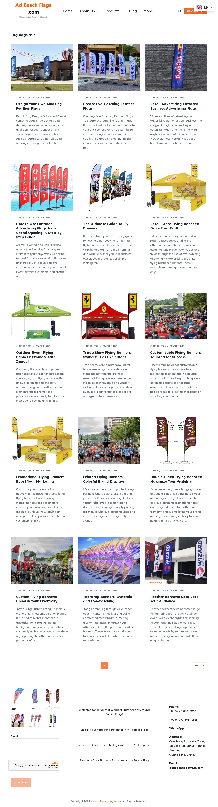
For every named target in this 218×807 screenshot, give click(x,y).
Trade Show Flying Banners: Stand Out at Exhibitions (107, 354)
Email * (15, 736)
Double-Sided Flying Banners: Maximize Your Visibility (176, 479)
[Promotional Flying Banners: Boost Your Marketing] (42, 440)
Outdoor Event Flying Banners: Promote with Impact (36, 357)
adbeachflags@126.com (186, 767)
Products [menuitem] (111, 11)
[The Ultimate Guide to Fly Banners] (109, 187)
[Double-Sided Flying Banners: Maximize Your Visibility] (176, 440)
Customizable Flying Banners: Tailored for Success (176, 354)
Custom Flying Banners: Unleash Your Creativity (36, 599)
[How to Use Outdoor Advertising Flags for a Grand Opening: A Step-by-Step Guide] (42, 187)
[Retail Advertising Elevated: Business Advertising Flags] (176, 67)
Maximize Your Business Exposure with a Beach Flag (114, 760)
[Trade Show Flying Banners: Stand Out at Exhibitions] (109, 316)
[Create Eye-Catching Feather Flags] (109, 67)
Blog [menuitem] (133, 11)
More (148, 11)
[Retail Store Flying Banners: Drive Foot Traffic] (176, 187)
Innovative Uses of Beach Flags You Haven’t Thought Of (114, 745)
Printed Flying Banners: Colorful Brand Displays (104, 479)
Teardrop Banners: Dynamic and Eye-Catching (107, 599)
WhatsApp (176, 728)
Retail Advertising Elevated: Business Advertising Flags (174, 106)
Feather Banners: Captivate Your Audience (174, 599)
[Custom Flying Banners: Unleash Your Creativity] (42, 560)
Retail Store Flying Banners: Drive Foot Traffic (174, 226)
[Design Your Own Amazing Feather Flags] (42, 67)
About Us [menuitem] (87, 11)
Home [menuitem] (68, 11)
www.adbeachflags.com (105, 801)
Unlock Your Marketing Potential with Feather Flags (114, 729)
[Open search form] (179, 11)
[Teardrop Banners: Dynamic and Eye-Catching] (109, 560)
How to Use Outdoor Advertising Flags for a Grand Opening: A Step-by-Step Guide (39, 230)
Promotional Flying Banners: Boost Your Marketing (40, 479)
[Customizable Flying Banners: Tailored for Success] (176, 316)
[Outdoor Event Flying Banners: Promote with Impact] (42, 316)
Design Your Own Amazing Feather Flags (39, 106)
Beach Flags (43, 97)
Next (198, 665)
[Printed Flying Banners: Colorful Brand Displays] (109, 440)
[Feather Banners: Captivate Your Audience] (176, 560)
